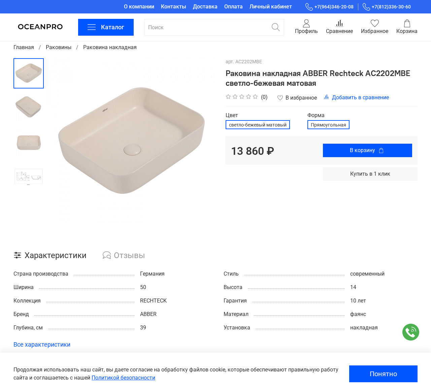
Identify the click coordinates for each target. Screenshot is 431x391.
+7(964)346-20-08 (334, 6)
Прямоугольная (328, 125)
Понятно (383, 374)
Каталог (112, 27)
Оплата (233, 6)
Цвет (232, 115)
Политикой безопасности (123, 378)
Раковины (58, 47)
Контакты (173, 6)
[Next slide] (202, 142)
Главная (23, 47)
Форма (316, 115)
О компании (139, 6)
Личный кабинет (271, 6)
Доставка (205, 6)
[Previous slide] (61, 142)
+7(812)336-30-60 (391, 6)
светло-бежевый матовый (258, 125)
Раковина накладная (110, 47)
